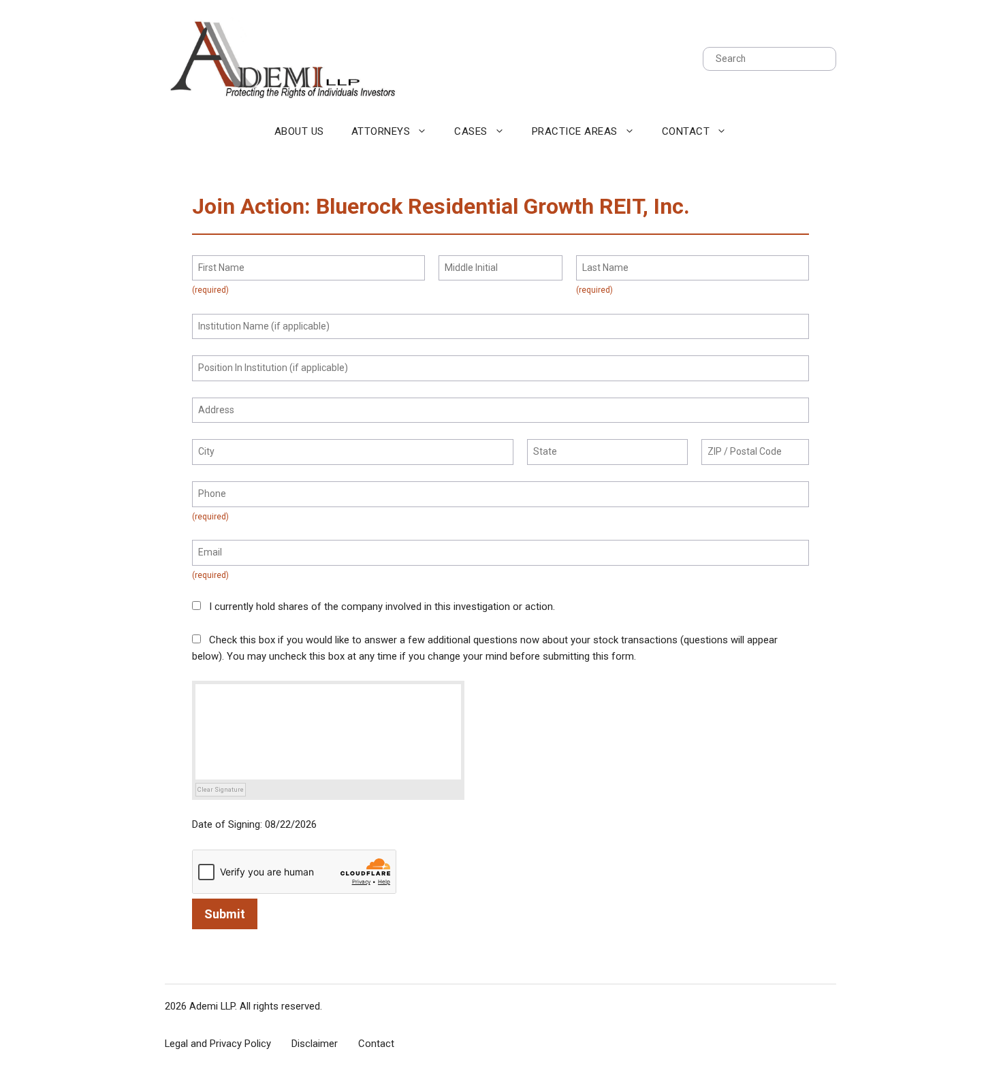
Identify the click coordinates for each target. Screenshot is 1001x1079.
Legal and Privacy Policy (218, 1043)
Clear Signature (220, 789)
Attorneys (381, 131)
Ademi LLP (212, 1006)
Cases (471, 131)
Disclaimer (314, 1043)
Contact (686, 131)
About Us (299, 131)
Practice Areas (575, 131)
